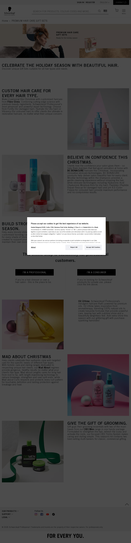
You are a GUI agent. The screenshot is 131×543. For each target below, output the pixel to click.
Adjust (33, 247)
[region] (66, 236)
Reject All (74, 247)
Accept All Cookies (93, 247)
